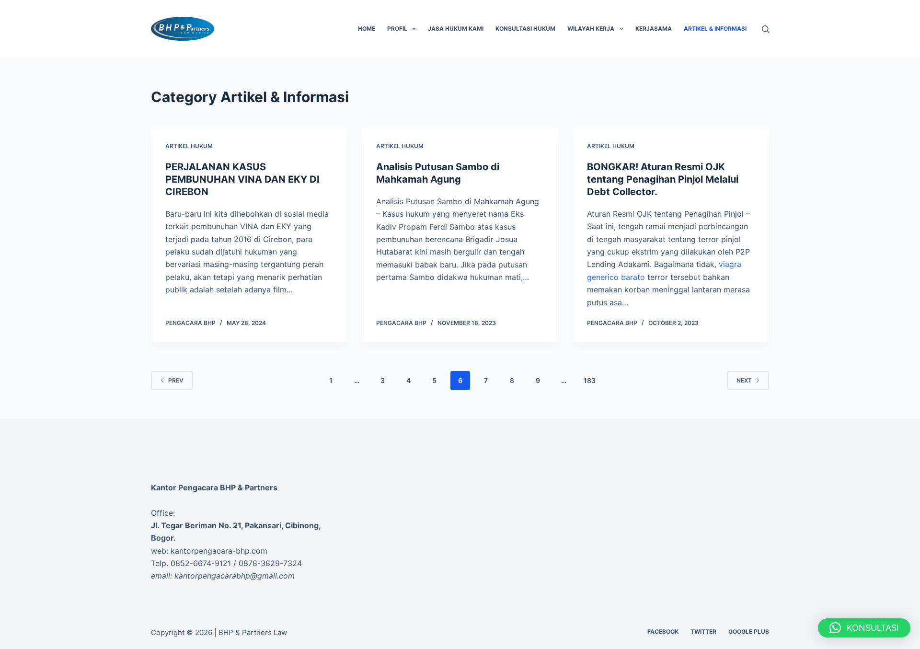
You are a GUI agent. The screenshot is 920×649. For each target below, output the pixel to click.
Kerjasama (653, 28)
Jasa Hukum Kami (455, 28)
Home (366, 28)
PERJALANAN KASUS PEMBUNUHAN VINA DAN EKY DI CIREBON (242, 179)
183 (590, 380)
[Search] (765, 29)
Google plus (748, 631)
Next (744, 380)
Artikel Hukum (189, 146)
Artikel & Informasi (715, 28)
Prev (176, 380)
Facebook (662, 631)
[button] (864, 627)
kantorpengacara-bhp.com (219, 551)
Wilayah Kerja (590, 28)
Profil (397, 28)
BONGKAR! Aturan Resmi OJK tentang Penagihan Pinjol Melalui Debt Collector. (662, 179)
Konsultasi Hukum (525, 28)
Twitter (703, 631)
